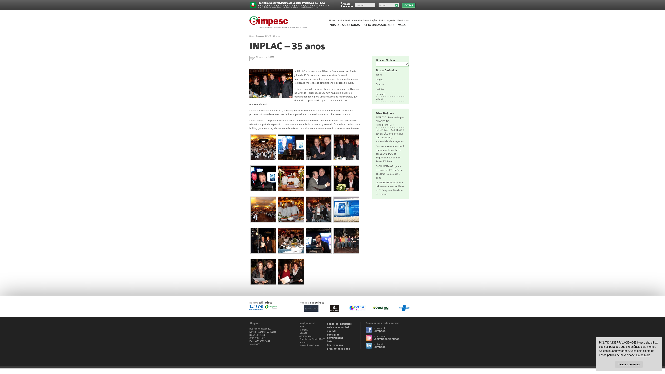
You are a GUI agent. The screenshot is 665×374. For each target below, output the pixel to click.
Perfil (301, 327)
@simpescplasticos (387, 339)
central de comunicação (335, 336)
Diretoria (303, 330)
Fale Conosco (404, 20)
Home (332, 20)
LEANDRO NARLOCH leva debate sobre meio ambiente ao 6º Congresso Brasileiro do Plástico (390, 188)
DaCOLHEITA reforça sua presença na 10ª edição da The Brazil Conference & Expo (389, 172)
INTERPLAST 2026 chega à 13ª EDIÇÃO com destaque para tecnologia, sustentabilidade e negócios (390, 136)
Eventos (259, 36)
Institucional (344, 20)
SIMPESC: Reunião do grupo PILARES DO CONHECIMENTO (390, 121)
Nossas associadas (345, 25)
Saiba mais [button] (643, 355)
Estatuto (303, 333)
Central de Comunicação (364, 20)
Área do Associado (346, 4)
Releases (380, 94)
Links (382, 20)
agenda (331, 331)
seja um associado (338, 327)
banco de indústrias (339, 324)
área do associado (338, 348)
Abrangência (305, 336)
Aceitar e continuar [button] (629, 364)
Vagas (402, 25)
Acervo (302, 342)
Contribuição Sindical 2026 (312, 339)
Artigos (379, 79)
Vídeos (379, 99)
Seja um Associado (379, 25)
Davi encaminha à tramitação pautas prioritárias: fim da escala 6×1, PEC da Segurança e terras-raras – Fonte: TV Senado (390, 154)
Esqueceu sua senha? (396, 5)
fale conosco (335, 345)
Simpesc (279, 22)
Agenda (391, 20)
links (330, 341)
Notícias (380, 89)
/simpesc (379, 331)
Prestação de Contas (309, 345)
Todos (379, 74)
